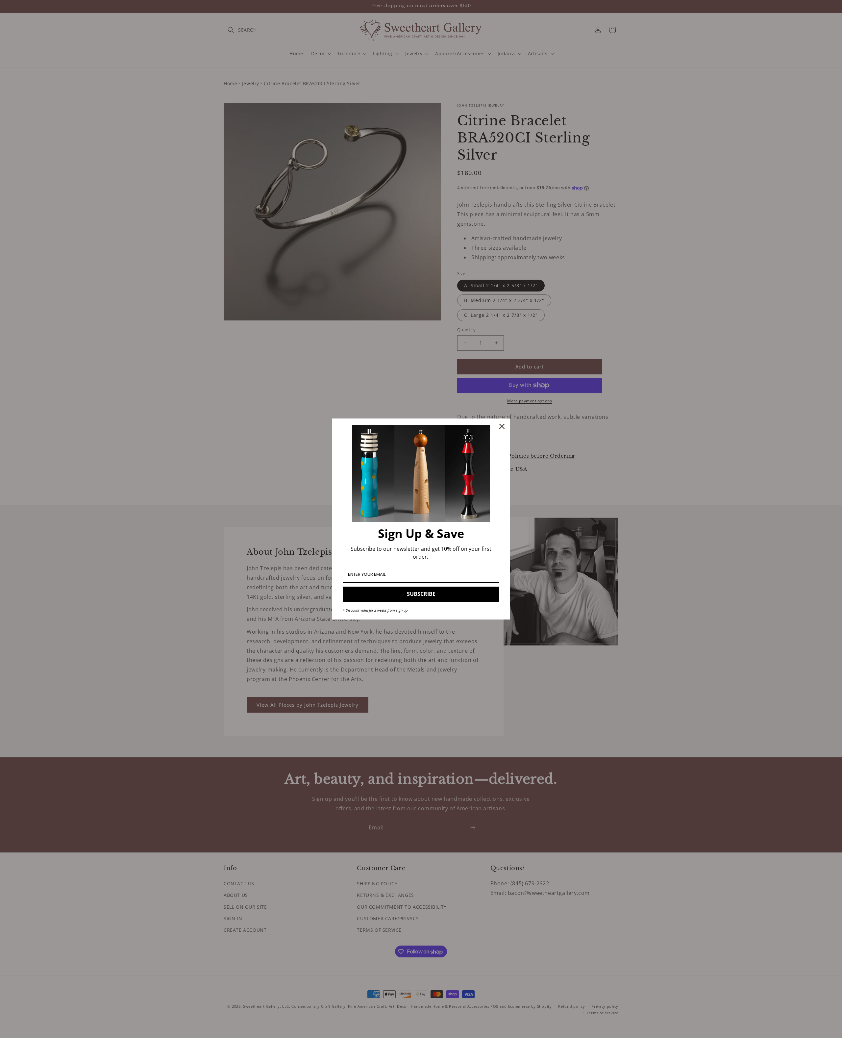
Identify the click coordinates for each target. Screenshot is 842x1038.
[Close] (502, 426)
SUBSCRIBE (421, 593)
